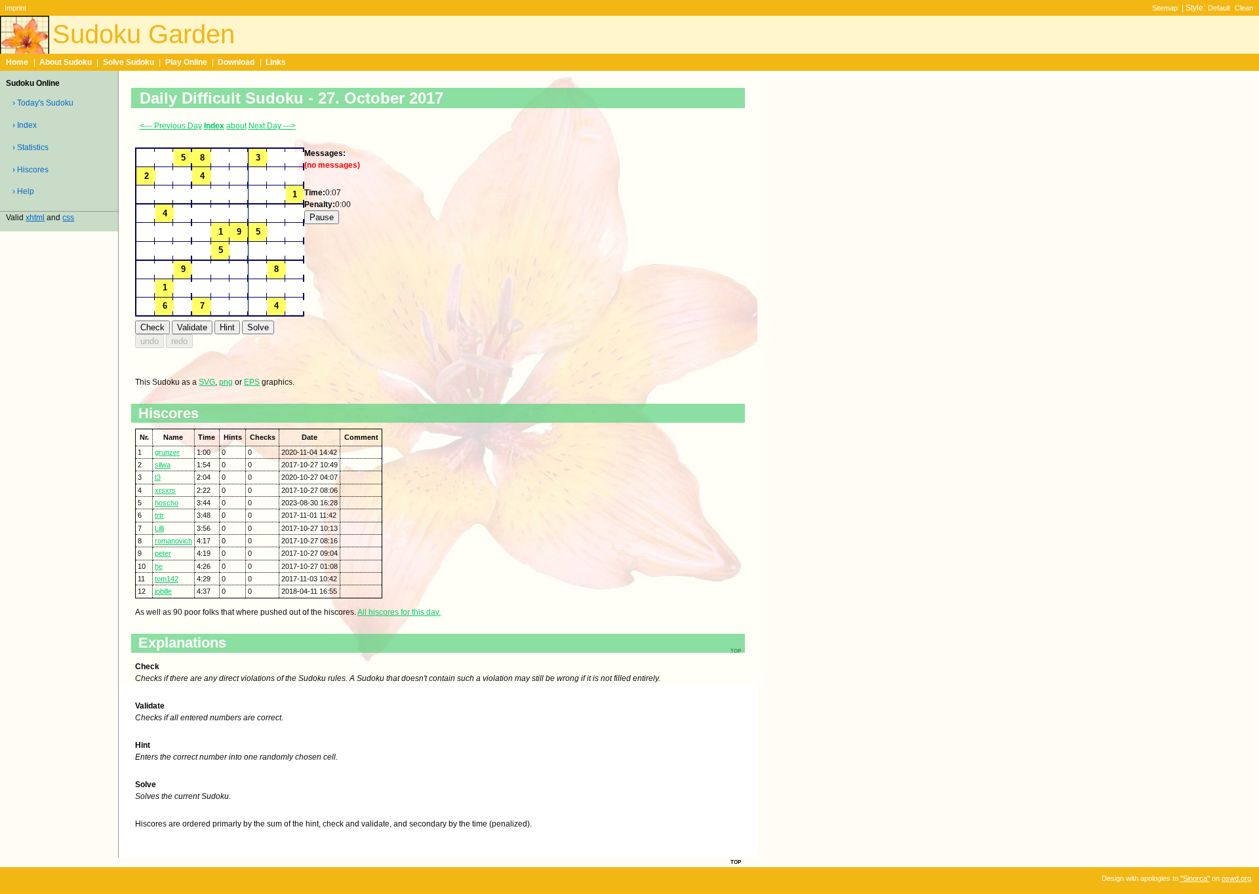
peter (163, 553)
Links (276, 62)
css (68, 217)
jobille (163, 591)
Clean (1244, 8)
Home (17, 62)
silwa (162, 465)
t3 (158, 477)
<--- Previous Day (171, 125)
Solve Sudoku (128, 62)
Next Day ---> (272, 125)
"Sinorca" (1195, 878)
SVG (207, 382)
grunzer (167, 452)
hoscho (166, 503)
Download (236, 62)
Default (1219, 8)
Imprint (15, 8)
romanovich (173, 541)
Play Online (186, 62)
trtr (159, 515)
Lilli (159, 528)
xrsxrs (165, 490)
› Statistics (30, 147)
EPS (252, 382)
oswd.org (1236, 878)
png (226, 382)
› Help (23, 191)
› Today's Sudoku (42, 102)
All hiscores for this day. (399, 612)
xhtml (35, 217)
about (236, 125)
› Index (24, 125)
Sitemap (1165, 8)
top (735, 861)
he (159, 566)
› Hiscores (30, 169)
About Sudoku (65, 62)
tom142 (166, 579)
